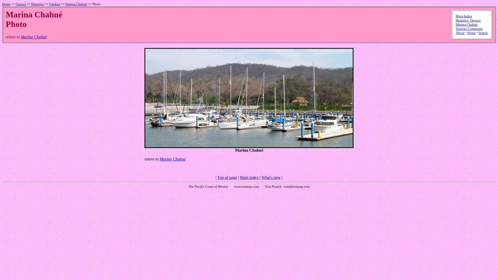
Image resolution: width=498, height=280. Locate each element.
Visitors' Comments (469, 29)
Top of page (227, 177)
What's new (271, 177)
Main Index (464, 16)
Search (483, 33)
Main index (249, 177)
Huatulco (37, 4)
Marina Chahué (76, 4)
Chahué (54, 4)
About (460, 33)
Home (6, 4)
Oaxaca (21, 4)
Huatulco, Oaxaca (468, 20)
